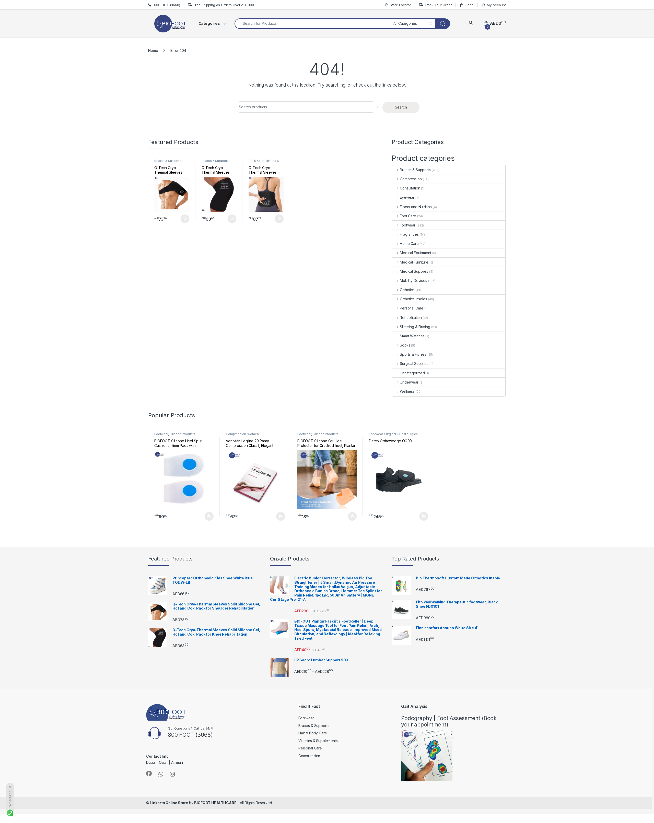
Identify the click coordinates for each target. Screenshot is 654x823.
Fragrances (409, 234)
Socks (405, 345)
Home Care (409, 243)
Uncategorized (412, 373)
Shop (469, 5)
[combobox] (313, 23)
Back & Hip (256, 161)
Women (253, 434)
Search (401, 107)
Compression (411, 179)
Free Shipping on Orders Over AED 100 (224, 5)
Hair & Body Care (312, 733)
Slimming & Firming (415, 327)
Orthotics (407, 290)
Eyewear (407, 197)
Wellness (407, 391)
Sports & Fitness (413, 354)
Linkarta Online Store (169, 803)
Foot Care (408, 216)
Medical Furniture (414, 262)
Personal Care (411, 308)
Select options (207, 516)
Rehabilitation (411, 317)
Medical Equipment (415, 253)
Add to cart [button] (185, 218)
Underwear (409, 382)
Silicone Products (182, 434)
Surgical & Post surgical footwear (393, 435)
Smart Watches (412, 336)
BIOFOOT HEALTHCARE (215, 803)
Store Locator (400, 5)
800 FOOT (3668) (166, 5)
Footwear (407, 225)
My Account (496, 5)
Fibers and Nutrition (416, 207)
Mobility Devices (413, 280)
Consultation (410, 188)
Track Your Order (438, 5)
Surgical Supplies (414, 363)
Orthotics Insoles (413, 299)
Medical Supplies (414, 271)
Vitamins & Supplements (318, 740)
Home (153, 50)
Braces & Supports (168, 161)
